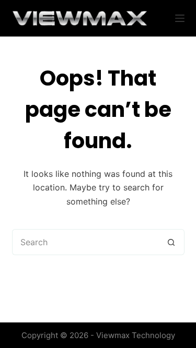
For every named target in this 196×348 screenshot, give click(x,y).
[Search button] (171, 242)
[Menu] (180, 18)
